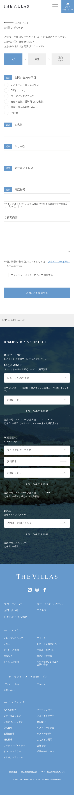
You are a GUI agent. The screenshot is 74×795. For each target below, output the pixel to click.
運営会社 (13, 772)
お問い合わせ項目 (21, 77)
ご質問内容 (11, 217)
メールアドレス (19, 167)
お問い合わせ (10, 690)
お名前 (14, 124)
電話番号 (15, 189)
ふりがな (15, 146)
